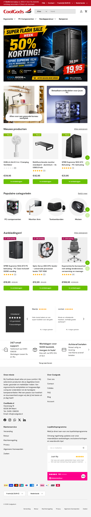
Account (50, 401)
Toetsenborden (56, 219)
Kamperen (63, 19)
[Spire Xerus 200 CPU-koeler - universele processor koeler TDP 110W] (45, 250)
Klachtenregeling (10, 440)
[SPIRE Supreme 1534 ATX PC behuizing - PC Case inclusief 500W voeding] (16, 250)
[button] (86, 11)
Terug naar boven (45, 363)
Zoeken (6, 453)
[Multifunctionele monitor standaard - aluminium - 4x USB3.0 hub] (45, 146)
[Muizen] (78, 207)
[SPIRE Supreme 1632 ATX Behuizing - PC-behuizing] (74, 146)
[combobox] (55, 11)
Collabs (50, 388)
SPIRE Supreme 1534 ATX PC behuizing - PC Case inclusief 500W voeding (16, 268)
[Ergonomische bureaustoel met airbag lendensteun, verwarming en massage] (74, 250)
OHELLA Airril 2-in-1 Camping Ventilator (16, 163)
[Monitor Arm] (35, 207)
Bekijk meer (82, 193)
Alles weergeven (80, 129)
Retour (6, 436)
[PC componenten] (13, 207)
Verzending (8, 431)
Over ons (50, 379)
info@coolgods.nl (16, 414)
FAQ (43, 3)
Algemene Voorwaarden (13, 449)
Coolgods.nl (12, 504)
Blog (49, 397)
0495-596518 (13, 411)
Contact (51, 3)
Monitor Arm (35, 219)
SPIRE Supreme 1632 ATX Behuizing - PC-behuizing (73, 163)
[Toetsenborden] (56, 207)
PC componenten (13, 219)
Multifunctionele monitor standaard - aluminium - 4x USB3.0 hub (44, 165)
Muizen (78, 219)
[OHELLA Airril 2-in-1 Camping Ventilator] (16, 146)
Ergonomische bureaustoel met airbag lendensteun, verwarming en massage (74, 268)
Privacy (7, 445)
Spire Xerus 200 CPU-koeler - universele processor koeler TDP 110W (45, 268)
